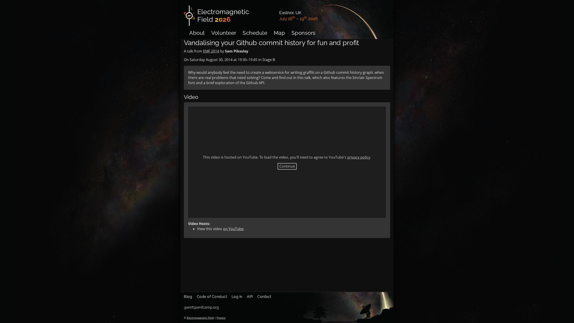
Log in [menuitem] (237, 297)
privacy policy (358, 157)
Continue (287, 166)
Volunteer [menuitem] (223, 33)
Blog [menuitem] (188, 297)
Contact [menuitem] (264, 297)
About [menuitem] (197, 33)
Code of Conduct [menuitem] (212, 297)
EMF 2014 (211, 51)
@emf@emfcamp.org (201, 307)
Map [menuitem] (279, 33)
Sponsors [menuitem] (303, 33)
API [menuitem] (250, 297)
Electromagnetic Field (200, 318)
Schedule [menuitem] (255, 33)
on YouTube (233, 228)
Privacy (221, 318)
